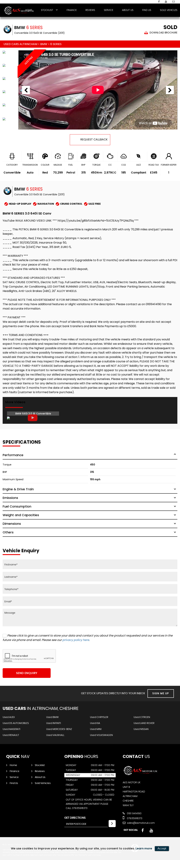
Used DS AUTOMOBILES (16, 723)
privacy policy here (75, 640)
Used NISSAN (141, 729)
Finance (72, 10)
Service (108, 10)
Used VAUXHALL (55, 735)
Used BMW (52, 717)
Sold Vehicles (168, 10)
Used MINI (95, 729)
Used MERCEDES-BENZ (59, 729)
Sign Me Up (160, 693)
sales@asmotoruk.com (140, 823)
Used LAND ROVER (144, 723)
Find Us (146, 10)
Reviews (90, 10)
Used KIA (95, 723)
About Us (127, 10)
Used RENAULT (11, 735)
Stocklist (47, 10)
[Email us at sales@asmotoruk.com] (173, 1)
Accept (162, 848)
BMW (43, 44)
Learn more (144, 848)
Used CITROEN (142, 717)
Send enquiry (26, 673)
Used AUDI (9, 717)
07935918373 (134, 818)
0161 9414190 (134, 813)
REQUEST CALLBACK (94, 139)
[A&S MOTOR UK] (19, 10)
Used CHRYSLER (99, 717)
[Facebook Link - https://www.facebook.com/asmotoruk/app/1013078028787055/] (159, 1)
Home (13, 765)
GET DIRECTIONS (75, 817)
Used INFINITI (53, 723)
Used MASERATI (11, 729)
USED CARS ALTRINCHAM (20, 44)
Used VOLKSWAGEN (101, 735)
